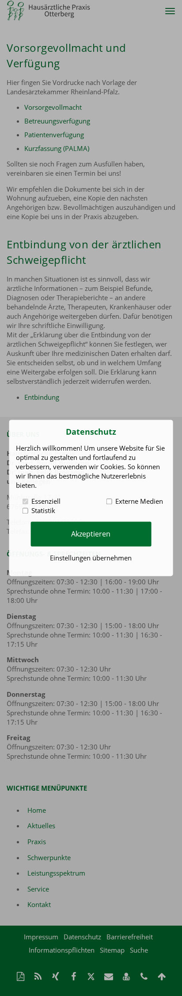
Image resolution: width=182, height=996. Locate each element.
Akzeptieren (90, 534)
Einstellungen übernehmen (91, 558)
